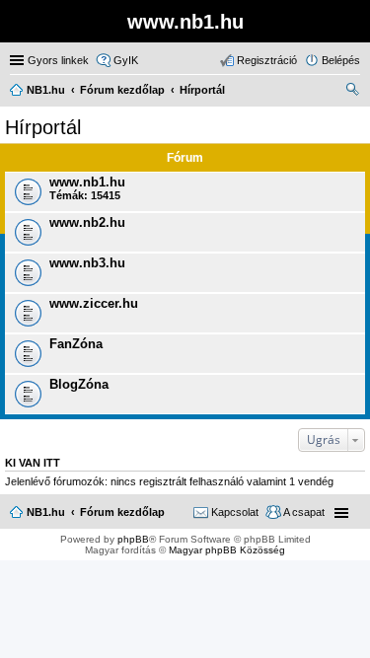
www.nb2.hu (87, 222)
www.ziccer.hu (93, 303)
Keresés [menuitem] (352, 92)
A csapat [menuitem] (304, 512)
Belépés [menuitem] (341, 60)
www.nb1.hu (87, 182)
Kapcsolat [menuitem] (235, 512)
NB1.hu (46, 512)
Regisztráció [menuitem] (267, 60)
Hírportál (43, 127)
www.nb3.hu (87, 263)
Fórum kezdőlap (122, 512)
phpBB (133, 539)
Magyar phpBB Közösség (227, 550)
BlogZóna (79, 384)
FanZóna (76, 343)
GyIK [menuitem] (125, 60)
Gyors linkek (58, 60)
